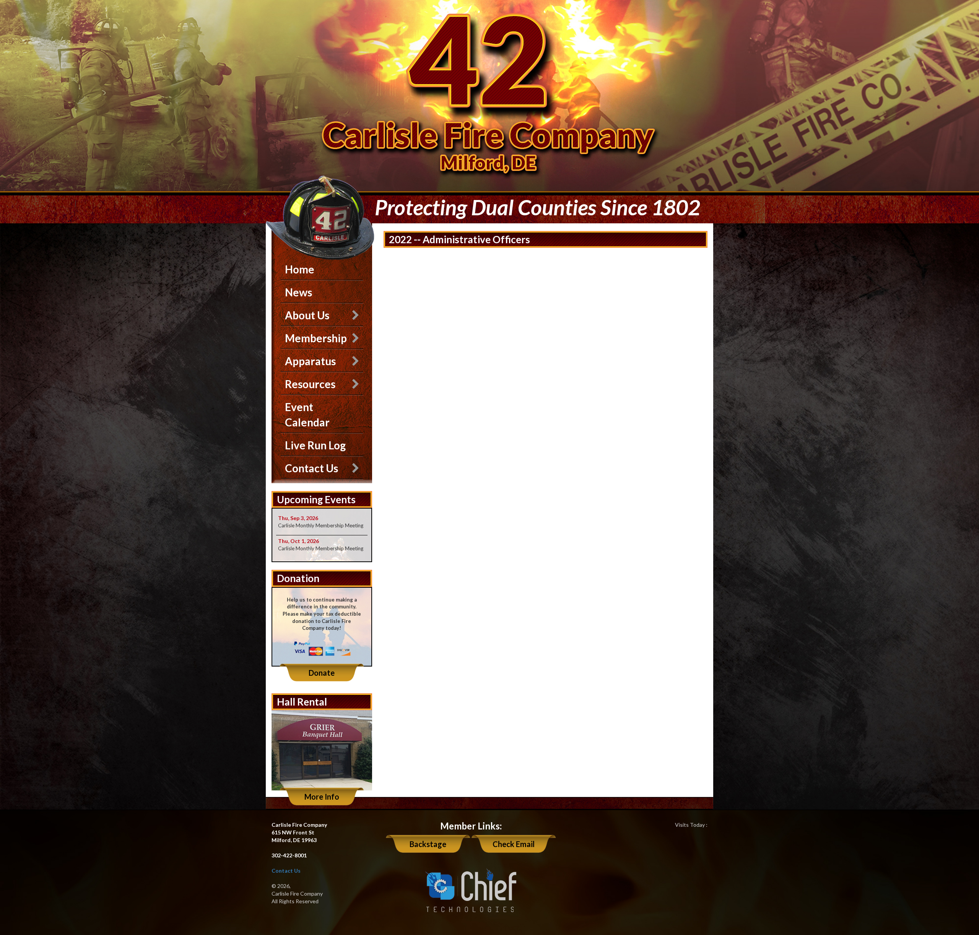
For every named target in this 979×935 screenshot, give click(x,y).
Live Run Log (315, 445)
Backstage (428, 844)
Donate (322, 672)
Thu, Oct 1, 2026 (298, 541)
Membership (316, 338)
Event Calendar (307, 414)
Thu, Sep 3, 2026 (298, 518)
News (298, 292)
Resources (310, 383)
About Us (307, 315)
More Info (321, 796)
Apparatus (310, 360)
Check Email (514, 844)
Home (299, 269)
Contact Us (311, 468)
